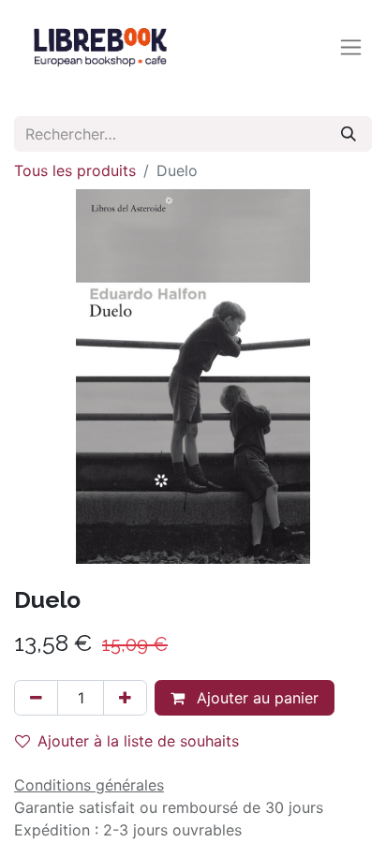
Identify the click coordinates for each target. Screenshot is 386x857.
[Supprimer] (36, 698)
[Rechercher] (348, 134)
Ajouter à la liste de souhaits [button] (138, 740)
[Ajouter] (125, 698)
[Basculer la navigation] (351, 47)
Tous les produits (75, 170)
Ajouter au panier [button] (255, 697)
